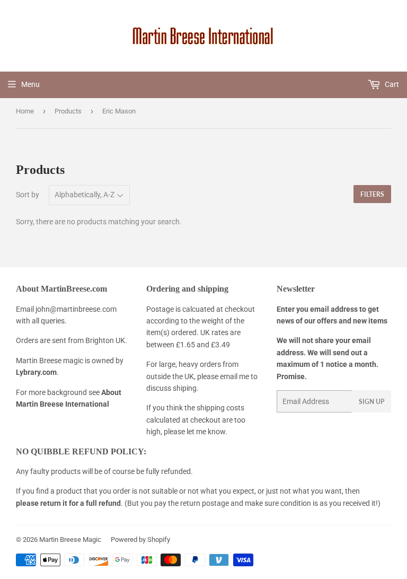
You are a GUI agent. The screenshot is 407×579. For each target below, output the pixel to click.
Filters (372, 194)
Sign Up (371, 402)
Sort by (27, 194)
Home (25, 111)
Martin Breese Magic (70, 539)
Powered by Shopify (140, 539)
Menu (30, 84)
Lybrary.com (36, 372)
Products (68, 111)
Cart (391, 84)
